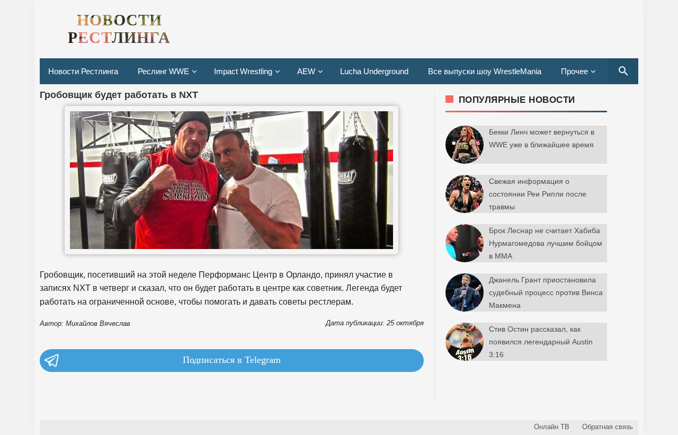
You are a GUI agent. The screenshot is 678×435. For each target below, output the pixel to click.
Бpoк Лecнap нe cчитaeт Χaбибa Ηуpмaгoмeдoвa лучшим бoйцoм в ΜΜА (545, 243)
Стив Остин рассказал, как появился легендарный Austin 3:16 (541, 342)
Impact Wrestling (243, 71)
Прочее (574, 71)
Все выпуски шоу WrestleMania (484, 71)
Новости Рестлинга (83, 71)
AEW (306, 71)
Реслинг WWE (163, 71)
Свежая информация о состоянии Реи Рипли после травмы (537, 194)
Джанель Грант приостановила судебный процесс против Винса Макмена (546, 292)
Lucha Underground (374, 71)
